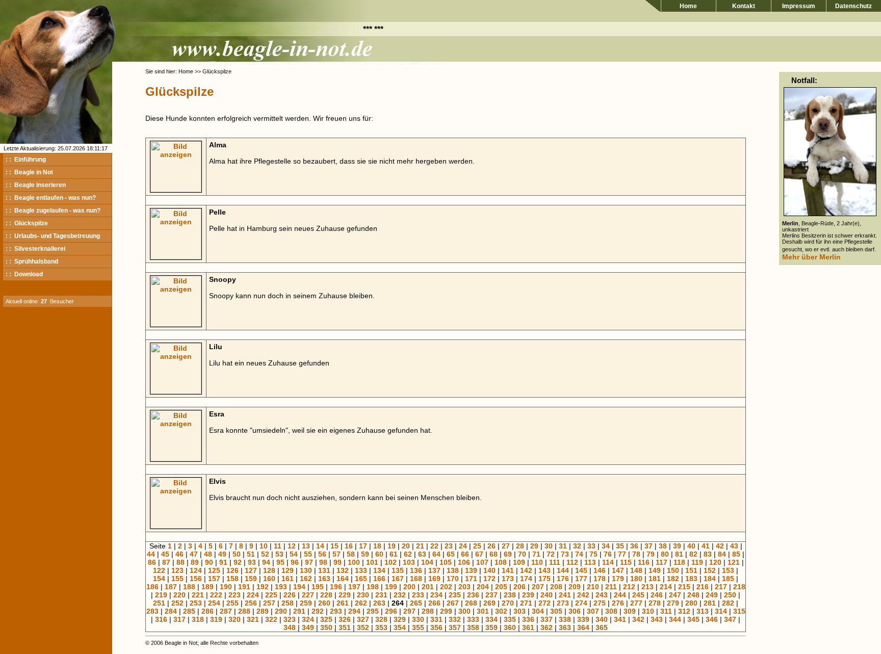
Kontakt (743, 6)
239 (528, 595)
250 (730, 595)
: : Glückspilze (27, 223)
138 (453, 570)
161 (287, 578)
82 (693, 554)
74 (579, 554)
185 (728, 578)
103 (409, 562)
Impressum (798, 6)
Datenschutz (853, 6)
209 (574, 587)
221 (198, 595)
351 (345, 627)
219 (161, 595)
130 (306, 570)
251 (159, 603)
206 (519, 587)
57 (336, 554)
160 (269, 578)
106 (464, 562)
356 (436, 627)
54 (294, 554)
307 (593, 611)
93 (252, 562)
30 (549, 546)
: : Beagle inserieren (36, 185)
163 (324, 578)
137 (434, 570)
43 (734, 546)
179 (618, 578)
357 (455, 627)
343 (657, 619)
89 (195, 562)
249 (712, 595)
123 (177, 570)
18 (377, 546)
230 (363, 595)
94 (266, 562)
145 (581, 570)
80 (665, 554)
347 (730, 619)
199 (391, 587)
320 (234, 619)
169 (434, 578)
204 (483, 587)
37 (648, 546)
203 (464, 587)
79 (650, 554)
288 (244, 611)
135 (398, 570)
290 (281, 611)
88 (180, 562)
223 (234, 595)
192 (262, 587)
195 (318, 587)
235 (455, 595)
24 (463, 546)
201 (428, 587)
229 (345, 595)
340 (601, 619)
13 (306, 546)
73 (565, 554)
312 (684, 611)
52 (265, 554)
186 (152, 587)
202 (446, 587)
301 (483, 611)
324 (308, 619)
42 (720, 546)
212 (629, 587)
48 (208, 554)
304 (538, 611)
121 (734, 562)
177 (581, 578)
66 (465, 554)
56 (322, 554)
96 (295, 562)
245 (638, 595)
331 (436, 619)
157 (214, 578)
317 (179, 619)
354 (400, 627)
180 (636, 578)
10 (264, 546)
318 (198, 619)
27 (506, 546)
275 (599, 603)
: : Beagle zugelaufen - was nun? (53, 210)
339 (583, 619)
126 (232, 570)
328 (381, 619)
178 (599, 578)
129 (287, 570)
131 (324, 570)
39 (677, 546)
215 (684, 587)
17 (363, 546)
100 (354, 562)
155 (177, 578)
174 (526, 578)
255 (232, 603)
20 (406, 546)
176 (563, 578)
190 (226, 587)
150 (673, 570)
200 (409, 587)
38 (663, 546)
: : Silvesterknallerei (35, 248)
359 (491, 627)
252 (177, 603)
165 (361, 578)
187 (171, 587)
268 (471, 603)
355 (418, 627)
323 (289, 619)
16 (349, 546)
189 (207, 587)
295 (373, 611)
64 (436, 554)
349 (308, 627)
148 (636, 570)
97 (309, 562)
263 (379, 603)
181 (655, 578)
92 (238, 562)
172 (489, 578)
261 (342, 603)
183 (691, 578)
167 (398, 578)
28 (520, 546)
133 (361, 570)
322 (271, 619)
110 (537, 562)
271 (526, 603)
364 (583, 627)
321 (253, 619)
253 (196, 603)
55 (308, 554)
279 (673, 603)
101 (372, 562)
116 (644, 562)
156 (196, 578)
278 (655, 603)
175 (544, 578)
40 (691, 546)
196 (336, 587)
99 (337, 562)
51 (251, 554)
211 (611, 587)
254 (214, 603)
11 (277, 546)
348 (289, 627)
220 (179, 595)
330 (418, 619)
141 (508, 570)
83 (708, 554)
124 (196, 570)
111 (554, 562)
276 (618, 603)
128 (269, 570)
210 (593, 587)
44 (151, 554)
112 (572, 562)
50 (236, 554)
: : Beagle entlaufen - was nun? (51, 197)
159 (251, 578)
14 (320, 546)
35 (620, 546)
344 (675, 619)
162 (306, 578)
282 (728, 603)
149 (655, 570)
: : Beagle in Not (29, 172)
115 (626, 562)
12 (292, 546)
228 (326, 595)
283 (152, 611)
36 (634, 546)
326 (345, 619)
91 (223, 562)
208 (556, 587)
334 (491, 619)
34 (606, 546)
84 (722, 554)
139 (471, 570)
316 (161, 619)
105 (445, 562)
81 (679, 554)
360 (510, 627)
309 (630, 611)
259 (306, 603)
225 (271, 595)
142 (526, 570)
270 (508, 603)
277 (636, 603)
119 (697, 562)
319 (216, 619)
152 (710, 570)
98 (323, 562)
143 (544, 570)
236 (473, 595)
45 (165, 554)
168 (416, 578)
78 (636, 554)
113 (590, 562)
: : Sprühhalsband (32, 261)
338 (565, 619)
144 (563, 570)
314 (721, 611)
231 (381, 595)
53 (279, 554)
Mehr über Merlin (811, 257)
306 (574, 611)
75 (593, 554)
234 (436, 595)
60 (379, 554)
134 (379, 570)
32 (577, 546)
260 (324, 603)
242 (583, 595)
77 (622, 554)
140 (489, 570)
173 (508, 578)
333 (473, 619)
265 (416, 603)
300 (464, 611)
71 (536, 554)
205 (501, 587)
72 (551, 554)
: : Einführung (26, 159)
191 (244, 587)
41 (706, 546)
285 (189, 611)
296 (391, 611)
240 (546, 595)
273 (563, 603)
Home (688, 6)
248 (693, 595)
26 (491, 546)
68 (493, 554)
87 (166, 562)
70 (522, 554)
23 (449, 546)
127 (251, 570)
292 (318, 611)
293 (336, 611)
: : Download (24, 274)
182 (673, 578)
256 (251, 603)
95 (280, 562)
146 (599, 570)
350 (326, 627)
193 (281, 587)
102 (390, 562)
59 (365, 554)
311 (666, 611)
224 (253, 595)
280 (691, 603)
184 (710, 578)
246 (657, 595)
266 (434, 603)
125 (214, 570)
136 (416, 570)
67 (479, 554)
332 (455, 619)
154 (159, 578)
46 (179, 554)
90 (209, 562)
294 (354, 611)
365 (601, 627)
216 (702, 587)
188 (189, 587)
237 (491, 595)
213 (647, 587)
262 (361, 603)
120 (715, 562)
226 (289, 595)
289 (262, 611)
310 (648, 611)
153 (728, 570)
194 (299, 587)
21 (420, 546)
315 (739, 611)
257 (269, 603)
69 (508, 554)
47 (194, 554)
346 (712, 619)
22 (434, 546)
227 (308, 595)
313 (702, 611)
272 (544, 603)
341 (620, 619)
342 (638, 619)
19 (391, 546)
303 (519, 611)
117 (661, 562)
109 (519, 562)
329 (400, 619)
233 (418, 595)
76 (608, 554)
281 (710, 603)
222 (216, 595)
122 (159, 570)
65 (451, 554)
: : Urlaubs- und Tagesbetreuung (53, 236)
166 (379, 578)
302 (501, 611)
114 (608, 562)
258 (287, 603)
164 (342, 578)
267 (453, 603)
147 (618, 570)
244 (620, 595)
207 (538, 587)
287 (226, 611)
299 (446, 611)
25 (477, 546)
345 (693, 619)
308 (611, 611)
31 (563, 546)
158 (232, 578)
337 (546, 619)
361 (528, 627)
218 (739, 587)
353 (381, 627)
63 (422, 554)
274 (581, 603)
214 (666, 587)
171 (471, 578)
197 (354, 587)
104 (427, 562)
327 (363, 619)
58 (351, 554)
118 (679, 562)
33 (591, 546)
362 (546, 627)
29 (534, 546)
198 (373, 587)
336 (528, 619)
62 (408, 554)
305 (556, 611)
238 (510, 595)
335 (510, 619)
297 (409, 611)
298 (428, 611)
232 (400, 595)
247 (675, 595)
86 (152, 562)
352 (363, 627)
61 (394, 554)
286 (207, 611)
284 (171, 611)
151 (691, 570)
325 (326, 619)
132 (342, 570)
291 (299, 611)
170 (453, 578)
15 (334, 546)
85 (736, 554)
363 (565, 627)
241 (565, 595)
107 (482, 562)
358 (473, 627)
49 (222, 554)
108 (501, 562)
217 (721, 587)
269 (489, 603)
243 (601, 595)
